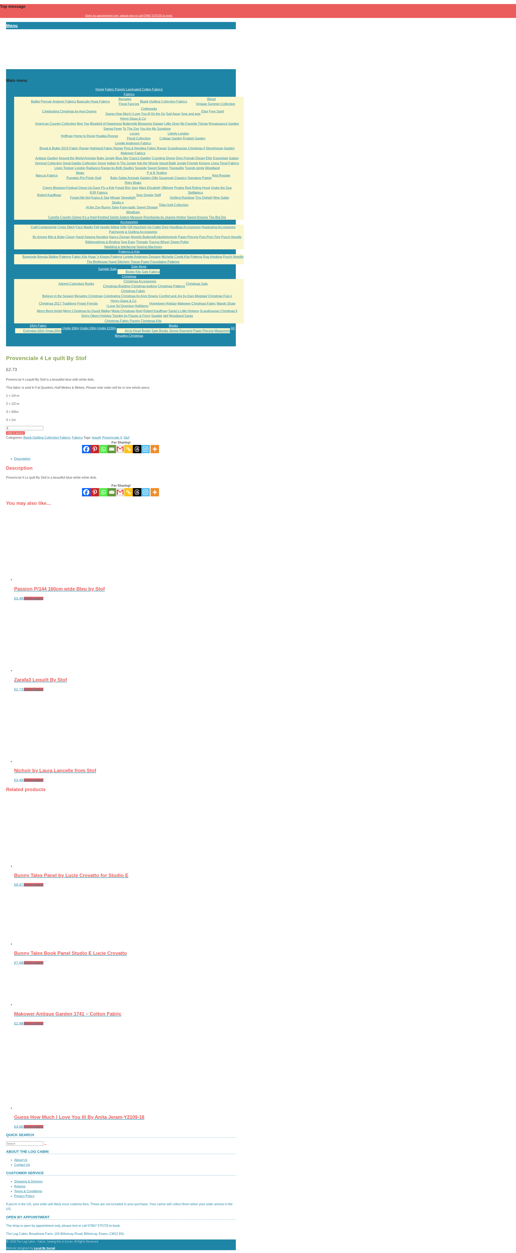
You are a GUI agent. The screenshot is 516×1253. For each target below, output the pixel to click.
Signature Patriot (199, 178)
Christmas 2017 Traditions (57, 303)
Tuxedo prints (194, 168)
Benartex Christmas (89, 296)
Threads (142, 242)
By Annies (40, 237)
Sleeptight (128, 197)
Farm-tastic (128, 207)
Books (130, 271)
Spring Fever (112, 128)
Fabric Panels (115, 89)
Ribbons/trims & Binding (102, 242)
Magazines (222, 330)
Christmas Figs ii (220, 296)
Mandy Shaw (226, 303)
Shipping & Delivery (28, 1181)
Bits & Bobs (56, 237)
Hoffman (67, 136)
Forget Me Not (80, 197)
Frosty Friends (87, 303)
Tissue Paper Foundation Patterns (155, 262)
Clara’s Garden (140, 158)
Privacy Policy (24, 1196)
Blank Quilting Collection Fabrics (163, 101)
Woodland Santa (181, 316)
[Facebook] (86, 449)
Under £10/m (106, 328)
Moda (80, 173)
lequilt (96, 437)
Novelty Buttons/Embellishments (154, 237)
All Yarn (236, 328)
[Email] (111, 449)
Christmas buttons (144, 286)
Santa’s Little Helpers (183, 311)
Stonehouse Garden (220, 148)
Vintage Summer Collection (215, 104)
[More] (155, 449)
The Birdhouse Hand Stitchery (108, 262)
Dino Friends (185, 158)
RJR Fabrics (99, 192)
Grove (102, 163)
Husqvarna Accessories (218, 227)
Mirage (115, 197)
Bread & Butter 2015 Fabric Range (64, 148)
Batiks (35, 101)
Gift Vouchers (137, 227)
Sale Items (138, 266)
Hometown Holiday (163, 303)
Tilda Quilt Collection (173, 205)
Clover (70, 237)
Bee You (83, 123)
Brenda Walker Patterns (54, 256)
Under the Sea (221, 188)
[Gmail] (120, 492)
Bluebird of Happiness (106, 123)
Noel (139, 311)
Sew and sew (191, 114)
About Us (20, 1160)
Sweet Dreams (197, 217)
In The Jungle (126, 163)
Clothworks (149, 108)
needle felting (109, 227)
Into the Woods (147, 163)
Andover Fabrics (64, 101)
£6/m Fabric (38, 325)
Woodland (212, 168)
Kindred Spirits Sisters (113, 217)
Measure (136, 217)
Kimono (204, 163)
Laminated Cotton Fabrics (144, 89)
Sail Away (173, 114)
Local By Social (44, 1248)
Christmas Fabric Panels (122, 321)
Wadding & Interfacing (120, 247)
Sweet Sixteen (158, 168)
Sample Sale (107, 269)
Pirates (179, 188)
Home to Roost (84, 136)
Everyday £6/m (34, 330)
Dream (200, 158)
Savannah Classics (173, 178)
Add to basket (15, 432)
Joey (134, 188)
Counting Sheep (163, 158)
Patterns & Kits (129, 251)
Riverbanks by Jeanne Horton (165, 217)
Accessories (129, 222)
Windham (133, 212)
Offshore (167, 188)
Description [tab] (22, 458)
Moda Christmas (123, 311)
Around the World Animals (77, 158)
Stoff (157, 195)
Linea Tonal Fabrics (225, 163)
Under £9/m (88, 328)
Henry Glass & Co (133, 118)
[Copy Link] (128, 449)
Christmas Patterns (171, 286)
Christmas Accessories (140, 281)
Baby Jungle (106, 158)
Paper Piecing (188, 237)
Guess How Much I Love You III (127, 114)
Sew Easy (128, 242)
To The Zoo (131, 128)
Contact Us (22, 1165)
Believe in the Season (58, 296)
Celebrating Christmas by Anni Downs (69, 111)
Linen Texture (64, 168)
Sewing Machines (149, 247)
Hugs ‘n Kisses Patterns (105, 256)
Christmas (129, 276)
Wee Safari (221, 197)
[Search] (45, 1144)
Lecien (134, 133)
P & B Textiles (157, 173)
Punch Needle (231, 237)
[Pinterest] (95, 449)
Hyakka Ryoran (107, 136)
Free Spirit (216, 111)
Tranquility (176, 168)
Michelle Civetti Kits (175, 256)
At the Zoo (93, 207)
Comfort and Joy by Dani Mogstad (183, 296)
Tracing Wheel (159, 242)
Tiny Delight (203, 197)
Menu (12, 25)
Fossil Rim (123, 188)
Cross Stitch (66, 227)
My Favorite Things (194, 123)
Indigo (111, 163)
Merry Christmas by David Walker (87, 311)
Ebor (204, 111)
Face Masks (84, 227)
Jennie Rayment (180, 330)
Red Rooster (221, 175)
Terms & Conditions (28, 1191)
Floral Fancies (129, 104)
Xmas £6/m (53, 330)
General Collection (48, 163)
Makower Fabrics (133, 153)
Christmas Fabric (133, 291)
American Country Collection (55, 123)
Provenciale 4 (112, 437)
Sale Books (160, 330)
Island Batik (167, 163)
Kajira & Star (100, 197)
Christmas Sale (197, 283)
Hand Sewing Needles (92, 237)
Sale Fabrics (151, 271)
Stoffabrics (195, 192)
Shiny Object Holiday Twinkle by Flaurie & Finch (115, 316)
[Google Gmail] (120, 449)
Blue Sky (121, 158)
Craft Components (44, 227)
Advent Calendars (71, 283)
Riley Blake (133, 182)
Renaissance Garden (224, 123)
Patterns (196, 256)
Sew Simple (145, 195)
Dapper (158, 123)
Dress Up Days (89, 188)
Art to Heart (133, 330)
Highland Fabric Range (106, 148)
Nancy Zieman (119, 237)
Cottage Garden (170, 138)
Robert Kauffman (49, 195)
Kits (138, 271)
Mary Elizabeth (149, 188)
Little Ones (172, 123)
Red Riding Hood (197, 188)
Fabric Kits (79, 256)
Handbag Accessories (185, 227)
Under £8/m (70, 328)
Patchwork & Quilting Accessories (133, 232)
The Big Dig (217, 217)
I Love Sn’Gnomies (120, 306)
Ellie (209, 158)
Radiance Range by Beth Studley (110, 168)
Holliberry (142, 306)
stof (165, 316)
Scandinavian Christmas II (186, 148)
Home (100, 89)
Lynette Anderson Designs (142, 256)
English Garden (194, 138)
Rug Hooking (212, 256)
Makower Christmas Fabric (197, 303)
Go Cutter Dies (158, 227)
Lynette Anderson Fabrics (133, 143)
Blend (211, 99)
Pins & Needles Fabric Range (145, 148)
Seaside (141, 168)
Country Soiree (71, 217)
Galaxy (234, 158)
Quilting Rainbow (182, 197)
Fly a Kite (107, 188)
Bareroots (29, 256)
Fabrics (129, 94)
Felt (96, 227)
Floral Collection (139, 138)
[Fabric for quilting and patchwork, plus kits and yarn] (121, 66)
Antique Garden (46, 158)
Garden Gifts (149, 178)
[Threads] (137, 449)
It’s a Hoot (89, 217)
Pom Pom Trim (209, 237)
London (80, 168)
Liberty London (178, 133)
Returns (19, 1186)
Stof (126, 437)
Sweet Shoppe (147, 207)
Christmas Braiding (116, 286)
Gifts (123, 227)
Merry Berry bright (49, 311)
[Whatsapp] (103, 449)
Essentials (220, 158)
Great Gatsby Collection (80, 163)
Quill (98, 178)
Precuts (46, 101)
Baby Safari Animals (124, 178)
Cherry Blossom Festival (60, 188)
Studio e (118, 202)
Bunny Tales (110, 207)
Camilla (53, 217)
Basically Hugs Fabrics (93, 101)
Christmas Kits (151, 321)
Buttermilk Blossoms (137, 123)
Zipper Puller (179, 242)
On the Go (158, 114)
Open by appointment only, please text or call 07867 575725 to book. (129, 15)
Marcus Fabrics (47, 175)
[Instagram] (145, 449)
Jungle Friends (187, 163)
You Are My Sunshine (155, 128)
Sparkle (156, 316)
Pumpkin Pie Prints (80, 178)
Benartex (125, 99)
